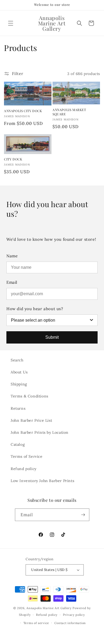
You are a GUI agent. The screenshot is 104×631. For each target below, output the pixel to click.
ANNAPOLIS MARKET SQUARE (69, 112)
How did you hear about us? (34, 308)
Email (11, 282)
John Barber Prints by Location (40, 432)
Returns (18, 408)
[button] (11, 23)
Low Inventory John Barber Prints (42, 480)
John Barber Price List (31, 420)
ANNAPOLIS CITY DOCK (23, 111)
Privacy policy (74, 615)
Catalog (18, 444)
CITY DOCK (13, 159)
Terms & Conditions (29, 396)
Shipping (19, 384)
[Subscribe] (83, 514)
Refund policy (24, 468)
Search (17, 360)
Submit (52, 337)
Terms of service (36, 623)
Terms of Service (27, 456)
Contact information (70, 623)
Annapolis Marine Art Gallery (49, 608)
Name (12, 255)
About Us (19, 372)
